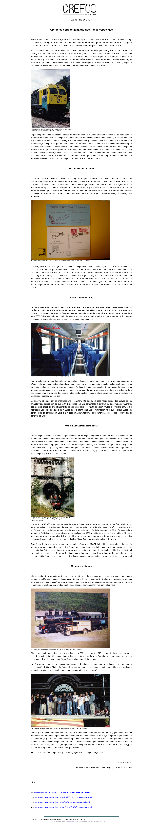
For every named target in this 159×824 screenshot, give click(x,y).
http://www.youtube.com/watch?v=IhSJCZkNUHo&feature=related (63, 797)
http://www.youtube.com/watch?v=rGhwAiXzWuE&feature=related (63, 807)
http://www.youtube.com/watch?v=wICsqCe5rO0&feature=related (62, 792)
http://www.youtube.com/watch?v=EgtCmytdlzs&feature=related (62, 802)
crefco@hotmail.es (70, 821)
